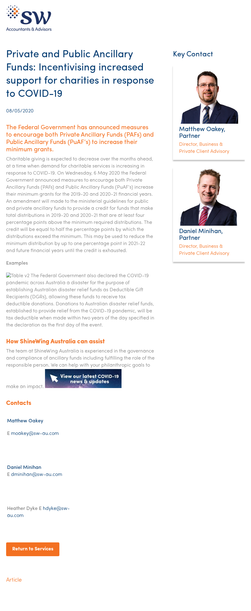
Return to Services (32, 549)
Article (14, 580)
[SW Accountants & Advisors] (29, 30)
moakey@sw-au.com (35, 433)
